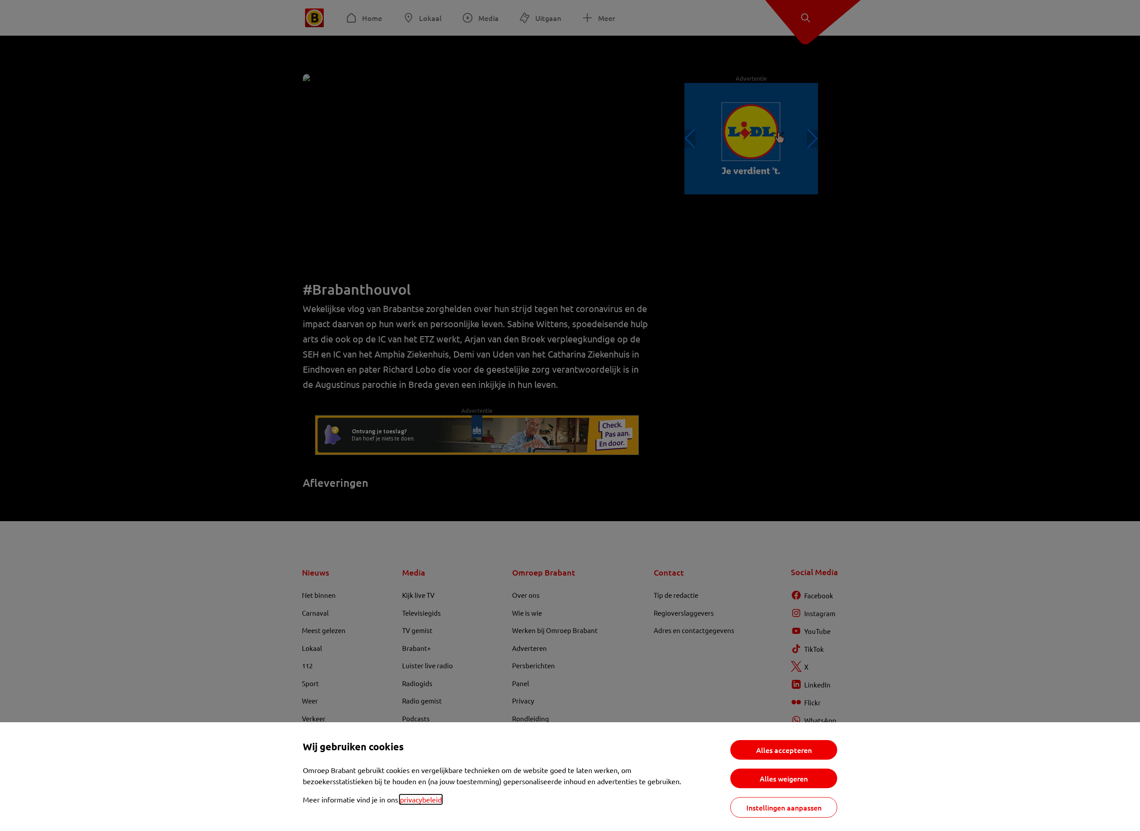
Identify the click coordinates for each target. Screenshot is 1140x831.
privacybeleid (421, 799)
